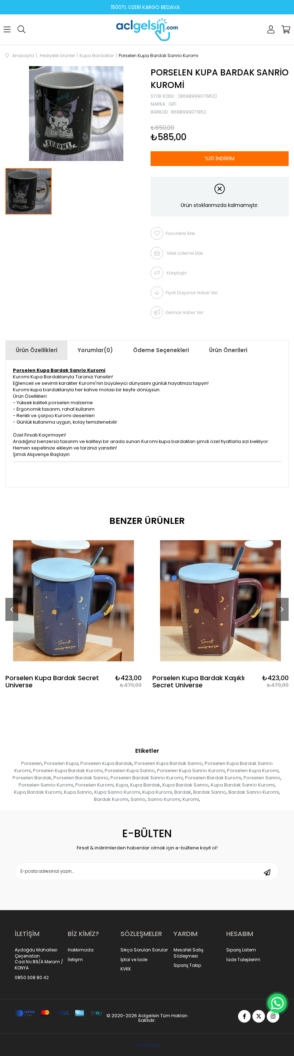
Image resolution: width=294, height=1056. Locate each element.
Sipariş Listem (241, 950)
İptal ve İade (133, 960)
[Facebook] (244, 1016)
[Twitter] (258, 1016)
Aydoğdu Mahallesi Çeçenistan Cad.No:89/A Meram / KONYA (39, 959)
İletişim (75, 960)
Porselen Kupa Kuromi (253, 770)
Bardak (182, 792)
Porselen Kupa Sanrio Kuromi (191, 770)
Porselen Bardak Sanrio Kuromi (146, 777)
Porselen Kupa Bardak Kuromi (68, 770)
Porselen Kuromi (94, 784)
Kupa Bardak (145, 784)
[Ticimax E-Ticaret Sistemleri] (147, 1046)
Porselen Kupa (61, 763)
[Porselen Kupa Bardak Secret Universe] (73, 600)
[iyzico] (59, 1013)
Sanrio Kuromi (164, 799)
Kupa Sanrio (78, 792)
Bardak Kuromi (111, 799)
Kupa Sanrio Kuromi (117, 792)
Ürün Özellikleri (36, 350)
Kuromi (190, 799)
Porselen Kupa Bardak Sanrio (168, 763)
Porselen (31, 763)
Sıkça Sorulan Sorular (144, 950)
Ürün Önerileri (228, 350)
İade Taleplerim (243, 960)
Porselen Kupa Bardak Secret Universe (52, 681)
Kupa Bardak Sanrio (185, 784)
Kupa (122, 784)
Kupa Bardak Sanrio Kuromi (243, 784)
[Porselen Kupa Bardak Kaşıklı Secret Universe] (220, 600)
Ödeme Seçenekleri (161, 350)
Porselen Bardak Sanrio (80, 777)
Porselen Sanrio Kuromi (46, 784)
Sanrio (138, 799)
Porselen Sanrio (261, 777)
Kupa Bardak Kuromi (38, 792)
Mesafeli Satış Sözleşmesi (188, 953)
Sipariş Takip (187, 965)
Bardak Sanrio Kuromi (253, 792)
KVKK (125, 969)
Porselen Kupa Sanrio (130, 770)
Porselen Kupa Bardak (106, 763)
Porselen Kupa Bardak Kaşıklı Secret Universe (198, 681)
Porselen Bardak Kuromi (213, 777)
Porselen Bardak (32, 777)
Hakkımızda (81, 950)
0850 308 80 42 (32, 978)
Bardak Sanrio (209, 792)
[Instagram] (273, 1016)
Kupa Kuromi (157, 792)
